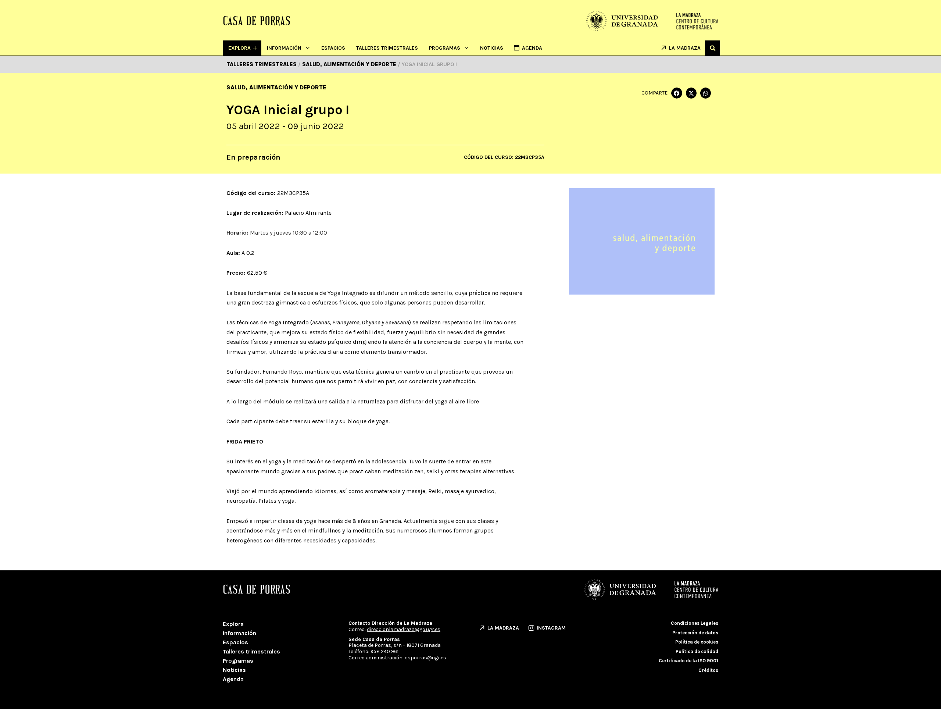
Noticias (491, 48)
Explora (233, 623)
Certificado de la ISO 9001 (688, 660)
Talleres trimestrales (387, 48)
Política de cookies (696, 642)
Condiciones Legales (694, 623)
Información (284, 48)
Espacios (333, 48)
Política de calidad (697, 651)
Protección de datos (695, 632)
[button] (712, 48)
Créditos (708, 670)
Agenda (233, 679)
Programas (444, 48)
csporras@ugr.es (425, 658)
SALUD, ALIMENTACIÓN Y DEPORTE (276, 87)
